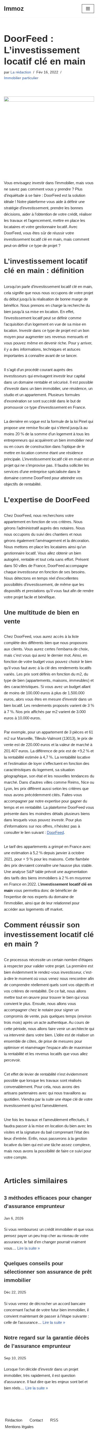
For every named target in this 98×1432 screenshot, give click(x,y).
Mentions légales (19, 1426)
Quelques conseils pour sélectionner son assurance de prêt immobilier (48, 1272)
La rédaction (20, 72)
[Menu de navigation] (88, 8)
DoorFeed (55, 832)
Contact (36, 1420)
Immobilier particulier (21, 78)
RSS (54, 1420)
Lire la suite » (28, 1248)
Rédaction (13, 1420)
